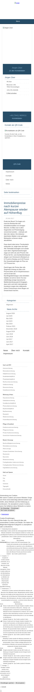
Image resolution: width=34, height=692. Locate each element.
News (8, 184)
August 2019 (10, 331)
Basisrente (6, 457)
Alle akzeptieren (20, 683)
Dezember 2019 (11, 329)
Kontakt (8, 176)
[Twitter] (17, 11)
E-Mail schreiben (12, 93)
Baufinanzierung (7, 411)
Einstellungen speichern (7, 683)
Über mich (9, 180)
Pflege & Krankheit (8, 424)
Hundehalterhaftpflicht (9, 376)
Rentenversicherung (8, 459)
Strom (4, 475)
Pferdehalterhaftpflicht (9, 379)
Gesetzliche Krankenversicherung (12, 435)
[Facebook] (17, 8)
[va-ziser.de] (17, 3)
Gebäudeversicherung (9, 400)
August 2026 (10, 313)
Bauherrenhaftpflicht (8, 408)
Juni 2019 (9, 334)
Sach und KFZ (7, 365)
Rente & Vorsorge (8, 440)
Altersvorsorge (7, 448)
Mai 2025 (9, 318)
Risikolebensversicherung (10, 446)
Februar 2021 (10, 326)
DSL (4, 481)
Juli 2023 (9, 321)
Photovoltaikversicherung (10, 406)
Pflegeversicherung (8, 430)
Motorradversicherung (9, 371)
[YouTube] (17, 14)
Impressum (8, 353)
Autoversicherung (7, 368)
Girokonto (5, 483)
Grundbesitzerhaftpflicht (9, 403)
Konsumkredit (6, 489)
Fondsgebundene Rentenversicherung (13, 465)
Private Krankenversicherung (11, 432)
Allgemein (9, 304)
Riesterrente (6, 454)
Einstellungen (15, 508)
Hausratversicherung (8, 398)
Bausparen (6, 414)
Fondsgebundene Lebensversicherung (13, 462)
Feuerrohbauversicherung (10, 419)
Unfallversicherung (8, 384)
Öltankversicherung (8, 417)
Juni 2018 (9, 336)
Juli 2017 (9, 339)
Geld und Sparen (8, 472)
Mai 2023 (9, 324)
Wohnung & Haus (8, 394)
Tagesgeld (5, 486)
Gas (4, 478)
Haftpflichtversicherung (9, 373)
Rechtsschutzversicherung (10, 382)
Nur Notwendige (5, 508)
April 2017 (9, 344)
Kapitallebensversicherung (10, 467)
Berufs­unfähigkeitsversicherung (11, 443)
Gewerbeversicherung (9, 390)
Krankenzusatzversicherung (10, 427)
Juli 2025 (9, 316)
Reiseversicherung (8, 387)
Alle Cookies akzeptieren (7, 510)
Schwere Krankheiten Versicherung (12, 451)
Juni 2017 (9, 342)
